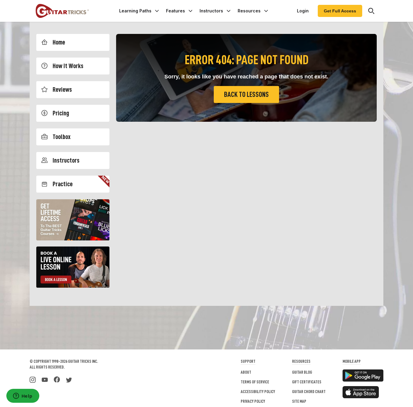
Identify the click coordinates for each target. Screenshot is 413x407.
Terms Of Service (255, 382)
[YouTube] (45, 379)
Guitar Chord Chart (309, 391)
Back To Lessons (246, 94)
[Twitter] (69, 379)
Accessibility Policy (258, 391)
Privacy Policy (253, 401)
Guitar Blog (302, 372)
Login (303, 10)
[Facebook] (57, 379)
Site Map (299, 401)
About (246, 372)
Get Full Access (340, 10)
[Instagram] (33, 379)
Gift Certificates (306, 382)
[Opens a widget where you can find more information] (22, 396)
